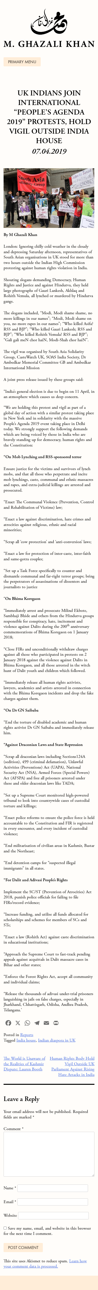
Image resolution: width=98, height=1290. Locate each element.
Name (10, 1188)
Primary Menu (22, 62)
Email (10, 1202)
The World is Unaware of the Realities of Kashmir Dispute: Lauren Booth (24, 1064)
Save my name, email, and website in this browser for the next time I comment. (47, 1231)
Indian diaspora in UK (56, 1040)
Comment (14, 1129)
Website (10, 1215)
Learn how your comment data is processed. (45, 1263)
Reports (26, 1035)
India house (26, 1040)
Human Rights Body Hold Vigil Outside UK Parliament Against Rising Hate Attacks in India (72, 1066)
